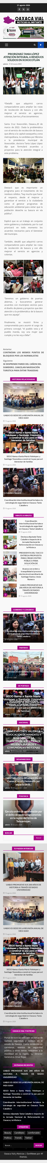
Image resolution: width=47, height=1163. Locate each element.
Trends (18, 1137)
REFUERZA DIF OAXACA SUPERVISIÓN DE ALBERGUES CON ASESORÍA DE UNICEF (23, 818)
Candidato (19, 1132)
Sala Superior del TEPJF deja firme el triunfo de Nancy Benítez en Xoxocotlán (23, 673)
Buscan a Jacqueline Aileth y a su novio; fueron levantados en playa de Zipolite (23, 781)
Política (7, 1137)
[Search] (34, 44)
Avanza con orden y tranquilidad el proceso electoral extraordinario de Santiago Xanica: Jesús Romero (10, 574)
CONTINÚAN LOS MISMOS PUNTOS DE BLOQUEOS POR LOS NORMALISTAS (23, 352)
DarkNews (31, 1153)
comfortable (34, 1132)
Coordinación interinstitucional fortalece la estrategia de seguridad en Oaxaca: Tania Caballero (23, 482)
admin (5, 64)
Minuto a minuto (41, 45)
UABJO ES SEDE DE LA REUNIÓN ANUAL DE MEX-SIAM (23, 397)
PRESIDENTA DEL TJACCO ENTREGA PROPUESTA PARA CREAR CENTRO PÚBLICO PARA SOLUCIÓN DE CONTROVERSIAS (10, 558)
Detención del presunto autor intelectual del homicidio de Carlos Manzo (23, 744)
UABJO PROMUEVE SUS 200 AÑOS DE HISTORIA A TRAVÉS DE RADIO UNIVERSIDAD (10, 590)
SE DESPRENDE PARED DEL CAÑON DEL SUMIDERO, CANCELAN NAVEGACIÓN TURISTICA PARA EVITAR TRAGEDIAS (22, 365)
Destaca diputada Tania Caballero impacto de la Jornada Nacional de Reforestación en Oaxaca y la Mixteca (10, 542)
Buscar (8, 833)
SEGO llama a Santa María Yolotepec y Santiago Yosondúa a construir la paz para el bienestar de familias (23, 438)
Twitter (28, 1137)
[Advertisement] (23, 32)
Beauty (7, 1132)
